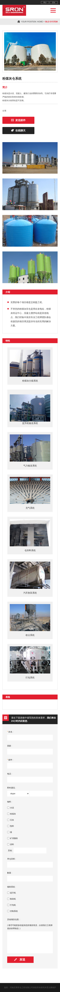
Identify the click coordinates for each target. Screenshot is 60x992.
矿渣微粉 (14, 838)
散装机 (13, 899)
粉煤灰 (13, 814)
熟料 (12, 826)
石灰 (12, 820)
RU (45, 2)
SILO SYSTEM (51, 22)
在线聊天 (20, 130)
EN (53, 2)
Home (40, 22)
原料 (12, 844)
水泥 (12, 808)
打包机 (13, 905)
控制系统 (14, 911)
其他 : (10, 850)
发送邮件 (20, 120)
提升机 (13, 893)
